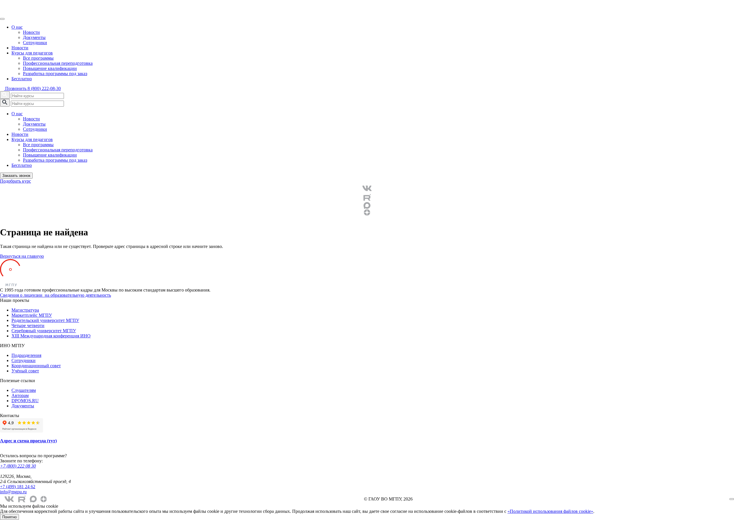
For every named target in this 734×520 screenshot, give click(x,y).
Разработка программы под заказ (55, 73)
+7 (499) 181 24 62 (17, 486)
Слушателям (23, 390)
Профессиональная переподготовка (58, 63)
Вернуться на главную (22, 256)
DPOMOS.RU (25, 400)
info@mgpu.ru (13, 491)
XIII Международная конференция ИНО (51, 335)
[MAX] (367, 205)
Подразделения (26, 355)
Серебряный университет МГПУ (43, 330)
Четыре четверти (27, 325)
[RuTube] (367, 197)
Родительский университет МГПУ (45, 320)
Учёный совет (25, 370)
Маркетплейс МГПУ (31, 315)
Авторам (20, 395)
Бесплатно (21, 78)
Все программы (38, 58)
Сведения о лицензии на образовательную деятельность (55, 295)
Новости (31, 32)
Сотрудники (35, 42)
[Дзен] (367, 212)
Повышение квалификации (50, 68)
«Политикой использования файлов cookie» (550, 511)
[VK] (367, 188)
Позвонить (32, 88)
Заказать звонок (16, 175)
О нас (17, 27)
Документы (34, 37)
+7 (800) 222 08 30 (18, 466)
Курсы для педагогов (32, 52)
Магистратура (25, 310)
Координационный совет (36, 365)
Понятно (9, 517)
